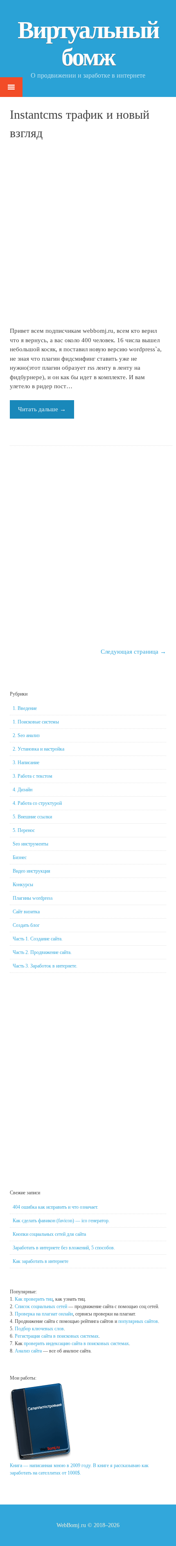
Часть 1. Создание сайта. (38, 939)
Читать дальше (42, 409)
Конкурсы (23, 884)
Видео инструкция (31, 871)
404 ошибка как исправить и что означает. (55, 1207)
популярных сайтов (138, 1321)
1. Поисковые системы (36, 722)
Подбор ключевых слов (39, 1329)
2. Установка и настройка (38, 749)
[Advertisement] (88, 234)
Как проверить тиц (34, 1299)
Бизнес (20, 857)
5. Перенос (24, 830)
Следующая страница (133, 651)
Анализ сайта (28, 1351)
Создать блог (26, 925)
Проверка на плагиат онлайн (44, 1314)
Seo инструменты (30, 844)
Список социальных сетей (41, 1306)
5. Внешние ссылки (32, 817)
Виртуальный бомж (88, 43)
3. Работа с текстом (32, 776)
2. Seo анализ (26, 735)
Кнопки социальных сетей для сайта (49, 1234)
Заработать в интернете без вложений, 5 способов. (64, 1248)
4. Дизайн (22, 790)
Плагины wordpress (33, 898)
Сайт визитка (26, 912)
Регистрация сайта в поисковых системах (57, 1336)
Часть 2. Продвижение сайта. (42, 952)
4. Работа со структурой (37, 803)
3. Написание (26, 762)
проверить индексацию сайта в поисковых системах (76, 1343)
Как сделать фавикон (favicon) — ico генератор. (61, 1220)
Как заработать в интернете (40, 1261)
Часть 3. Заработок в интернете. (45, 966)
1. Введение (25, 708)
